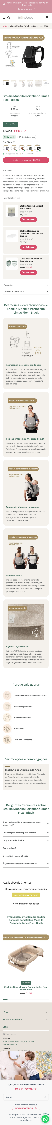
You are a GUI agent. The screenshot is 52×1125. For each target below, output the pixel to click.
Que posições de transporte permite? (20, 832)
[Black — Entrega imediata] (37, 148)
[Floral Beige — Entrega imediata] (14, 148)
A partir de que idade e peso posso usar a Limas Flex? (21, 823)
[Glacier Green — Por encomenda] (29, 148)
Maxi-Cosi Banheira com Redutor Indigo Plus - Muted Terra (26, 988)
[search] (9, 17)
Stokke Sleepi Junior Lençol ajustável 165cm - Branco (31, 233)
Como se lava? (9, 848)
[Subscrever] (45, 1097)
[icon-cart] (46, 17)
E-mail (9, 1097)
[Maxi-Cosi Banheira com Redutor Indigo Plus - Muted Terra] (26, 955)
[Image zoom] (26, 55)
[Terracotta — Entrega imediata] (21, 148)
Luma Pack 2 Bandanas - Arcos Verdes (31, 260)
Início (5, 26)
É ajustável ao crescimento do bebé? (20, 864)
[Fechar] (48, 1055)
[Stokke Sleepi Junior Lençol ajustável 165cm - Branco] (12, 236)
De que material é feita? (14, 840)
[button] (26, 160)
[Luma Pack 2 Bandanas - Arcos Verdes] (12, 264)
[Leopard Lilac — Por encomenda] (6, 148)
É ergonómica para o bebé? (15, 856)
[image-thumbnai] (6, 83)
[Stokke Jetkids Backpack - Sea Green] (12, 211)
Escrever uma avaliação (26, 895)
